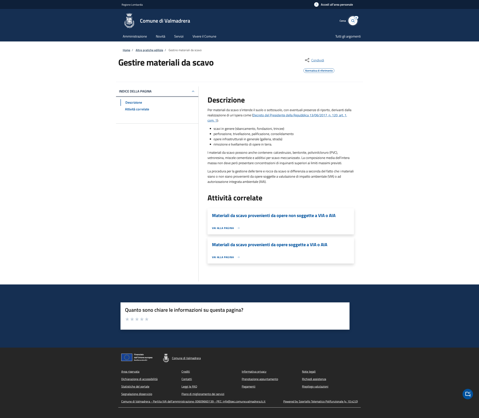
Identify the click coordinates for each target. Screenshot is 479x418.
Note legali (309, 371)
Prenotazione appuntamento (260, 379)
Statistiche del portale (135, 386)
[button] (333, 4)
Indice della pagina (135, 91)
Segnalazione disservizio (136, 394)
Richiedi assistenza (314, 379)
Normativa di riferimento (319, 70)
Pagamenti (248, 386)
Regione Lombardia (132, 5)
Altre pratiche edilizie (149, 50)
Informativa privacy (254, 371)
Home (126, 50)
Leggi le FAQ (189, 386)
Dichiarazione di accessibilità (139, 379)
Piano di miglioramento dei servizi (202, 394)
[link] (226, 228)
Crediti (185, 371)
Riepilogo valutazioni (315, 386)
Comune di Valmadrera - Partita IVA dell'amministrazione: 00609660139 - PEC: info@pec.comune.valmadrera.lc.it (193, 401)
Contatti (186, 379)
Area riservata (130, 371)
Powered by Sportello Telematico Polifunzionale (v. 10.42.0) (320, 401)
